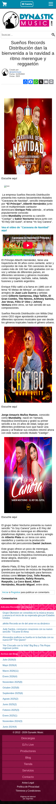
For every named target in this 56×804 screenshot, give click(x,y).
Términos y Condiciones (28, 791)
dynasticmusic (15, 72)
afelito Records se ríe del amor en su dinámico (26, 623)
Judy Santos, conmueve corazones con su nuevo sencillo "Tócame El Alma (27, 630)
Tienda (28, 764)
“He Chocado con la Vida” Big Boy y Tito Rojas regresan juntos (26, 646)
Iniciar (5, 592)
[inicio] (28, 20)
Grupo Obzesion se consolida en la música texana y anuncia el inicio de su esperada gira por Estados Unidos (29, 615)
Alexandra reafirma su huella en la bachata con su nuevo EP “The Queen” (28, 638)
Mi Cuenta (27, 4)
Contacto (28, 776)
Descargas (28, 738)
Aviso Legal (28, 782)
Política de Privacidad (28, 787)
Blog (28, 757)
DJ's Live (28, 744)
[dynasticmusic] (5, 72)
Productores (28, 751)
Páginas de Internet (28, 797)
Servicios (28, 770)
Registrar (15, 592)
